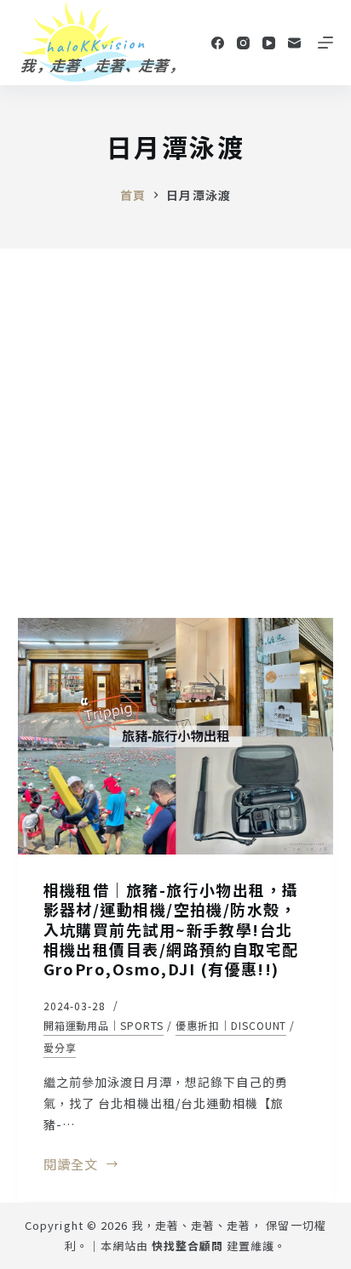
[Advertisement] (175, 432)
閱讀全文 (81, 1165)
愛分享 (60, 1047)
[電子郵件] (294, 43)
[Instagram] (243, 43)
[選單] (325, 42)
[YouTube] (268, 43)
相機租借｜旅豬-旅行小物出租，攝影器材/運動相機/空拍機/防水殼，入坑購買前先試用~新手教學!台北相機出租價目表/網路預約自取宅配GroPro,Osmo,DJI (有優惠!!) (171, 929)
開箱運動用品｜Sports (103, 1025)
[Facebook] (217, 43)
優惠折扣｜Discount (231, 1025)
